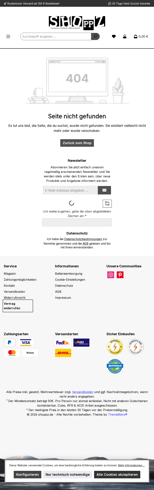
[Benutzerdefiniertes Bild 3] (30, 353)
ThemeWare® (117, 414)
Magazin (10, 273)
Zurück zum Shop (77, 143)
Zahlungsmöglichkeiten (20, 279)
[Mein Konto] (124, 36)
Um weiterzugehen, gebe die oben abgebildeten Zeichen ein (77, 213)
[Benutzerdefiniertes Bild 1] (25, 342)
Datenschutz (64, 285)
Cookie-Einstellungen (70, 279)
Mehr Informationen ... (131, 465)
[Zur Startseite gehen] (77, 23)
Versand (28, 3)
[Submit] (104, 190)
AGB (85, 243)
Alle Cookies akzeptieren (117, 474)
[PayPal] (10, 342)
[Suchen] (95, 36)
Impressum (63, 297)
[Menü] (8, 36)
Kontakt (9, 285)
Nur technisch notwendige (68, 474)
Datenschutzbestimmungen (83, 239)
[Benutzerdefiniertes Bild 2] (12, 353)
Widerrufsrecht (14, 297)
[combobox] (55, 36)
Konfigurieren (27, 474)
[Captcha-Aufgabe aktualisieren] (107, 204)
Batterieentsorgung (68, 273)
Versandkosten (14, 291)
